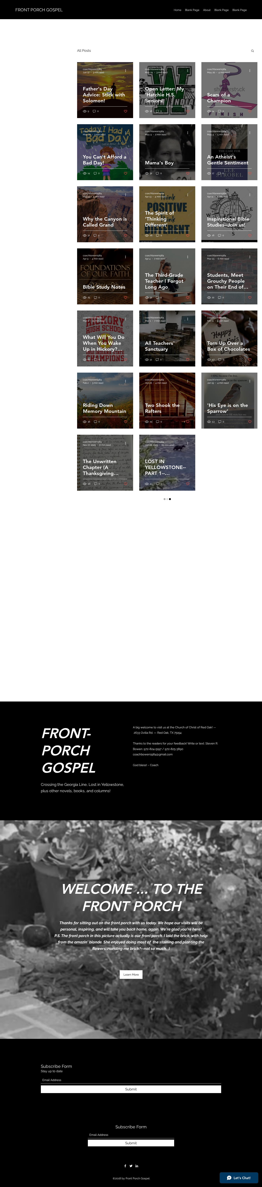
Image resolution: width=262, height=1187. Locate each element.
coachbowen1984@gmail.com (153, 984)
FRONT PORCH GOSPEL (39, 9)
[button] (252, 51)
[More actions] (126, 70)
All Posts (84, 50)
